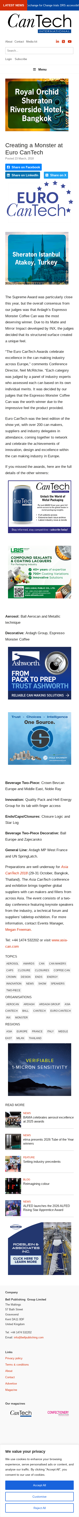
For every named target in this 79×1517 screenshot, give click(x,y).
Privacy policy (14, 1358)
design (26, 976)
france (37, 1031)
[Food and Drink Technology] (59, 1436)
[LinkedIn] (57, 41)
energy (52, 976)
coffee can (62, 970)
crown (11, 976)
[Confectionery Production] (59, 1415)
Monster (21, 1017)
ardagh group (49, 1004)
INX (8, 1017)
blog (26, 1179)
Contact (19, 41)
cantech (39, 1010)
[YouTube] (70, 41)
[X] (63, 41)
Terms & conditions (17, 1364)
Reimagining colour (36, 1183)
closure (24, 970)
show (42, 983)
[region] (39, 1481)
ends (38, 976)
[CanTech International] (39, 23)
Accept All (39, 1485)
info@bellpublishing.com (29, 1337)
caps (9, 970)
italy (50, 1031)
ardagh (29, 1004)
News (30, 983)
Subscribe (21, 59)
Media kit (31, 41)
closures (42, 970)
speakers (57, 983)
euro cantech (60, 1010)
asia (9, 1031)
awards (28, 963)
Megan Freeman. (18, 930)
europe (22, 1031)
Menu (42, 69)
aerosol (12, 963)
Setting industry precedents (42, 1161)
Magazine (11, 1389)
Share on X (57, 175)
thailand (35, 1038)
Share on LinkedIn (24, 175)
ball (25, 1010)
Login (8, 59)
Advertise (11, 1383)
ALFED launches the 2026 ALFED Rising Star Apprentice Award (46, 1208)
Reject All (39, 1508)
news (27, 1113)
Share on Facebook (25, 167)
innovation (13, 983)
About (8, 41)
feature (29, 1157)
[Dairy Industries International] (21, 1433)
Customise (39, 1496)
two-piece (13, 990)
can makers (57, 963)
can (41, 963)
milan (20, 1038)
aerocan (12, 1004)
